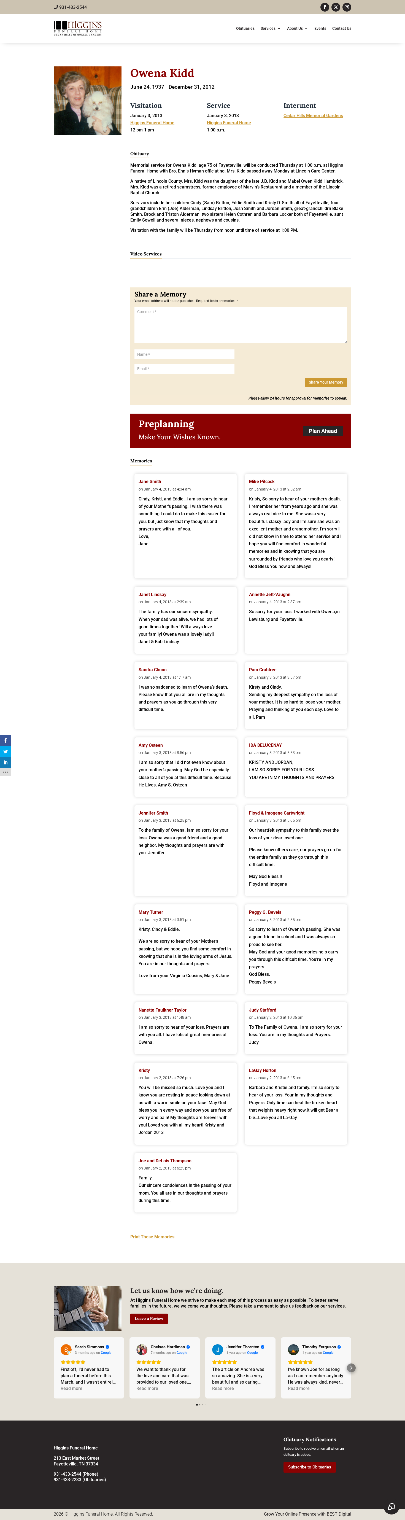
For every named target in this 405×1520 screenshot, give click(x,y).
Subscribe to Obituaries (309, 1467)
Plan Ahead (323, 431)
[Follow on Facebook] (324, 7)
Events (320, 28)
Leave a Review (149, 1318)
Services (268, 28)
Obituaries (245, 28)
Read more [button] (71, 1388)
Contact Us (341, 28)
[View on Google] (66, 1349)
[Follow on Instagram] (346, 7)
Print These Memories (152, 1236)
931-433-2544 (72, 7)
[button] (53, 1367)
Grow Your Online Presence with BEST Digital (307, 1514)
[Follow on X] (335, 7)
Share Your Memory (326, 382)
